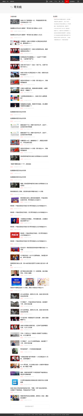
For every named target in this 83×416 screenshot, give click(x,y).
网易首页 (4, 1)
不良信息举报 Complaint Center (56, 414)
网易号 (22, 24)
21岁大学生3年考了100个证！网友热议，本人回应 (63, 28)
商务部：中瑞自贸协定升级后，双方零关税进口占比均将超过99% (29, 212)
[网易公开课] (51, 1)
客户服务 (44, 414)
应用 (7, 1)
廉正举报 (63, 414)
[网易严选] (55, 1)
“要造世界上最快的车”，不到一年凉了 (61, 21)
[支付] (59, 1)
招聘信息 (40, 414)
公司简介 (32, 414)
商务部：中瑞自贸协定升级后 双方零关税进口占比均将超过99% (28, 206)
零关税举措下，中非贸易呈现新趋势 (30, 349)
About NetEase (28, 414)
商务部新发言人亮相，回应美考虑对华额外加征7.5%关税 (26, 191)
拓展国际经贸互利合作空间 (18, 112)
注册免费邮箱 (72, 1)
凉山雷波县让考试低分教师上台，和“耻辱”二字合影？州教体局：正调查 (63, 23)
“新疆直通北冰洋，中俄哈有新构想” (61, 39)
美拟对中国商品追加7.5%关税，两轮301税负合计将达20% (27, 287)
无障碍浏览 (12, 1)
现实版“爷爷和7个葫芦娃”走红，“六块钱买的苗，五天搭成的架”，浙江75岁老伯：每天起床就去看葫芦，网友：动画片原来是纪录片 (63, 37)
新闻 (12, 31)
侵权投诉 (67, 414)
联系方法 (36, 414)
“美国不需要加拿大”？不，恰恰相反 (20, 164)
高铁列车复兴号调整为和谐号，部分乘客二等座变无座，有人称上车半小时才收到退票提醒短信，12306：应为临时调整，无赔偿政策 (63, 19)
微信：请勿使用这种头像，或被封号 (61, 26)
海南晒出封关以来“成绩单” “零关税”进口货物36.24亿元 (26, 28)
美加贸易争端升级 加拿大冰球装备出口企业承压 (34, 156)
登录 (67, 1)
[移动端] (47, 1)
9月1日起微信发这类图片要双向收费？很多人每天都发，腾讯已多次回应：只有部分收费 (63, 35)
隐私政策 (48, 414)
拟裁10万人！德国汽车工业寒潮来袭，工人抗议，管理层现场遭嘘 (63, 30)
